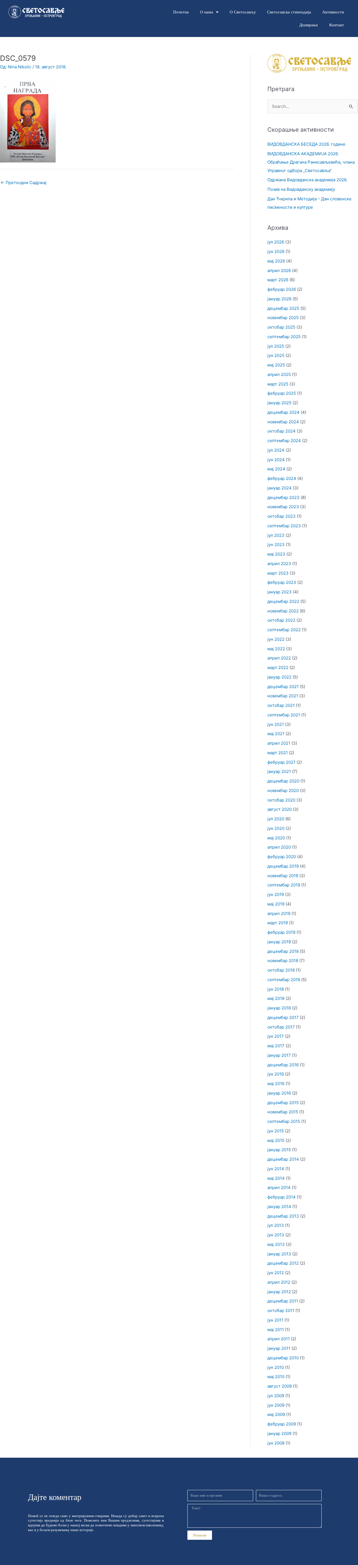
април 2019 (278, 913)
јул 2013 (275, 1225)
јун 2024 (276, 459)
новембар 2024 (283, 421)
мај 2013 (276, 1244)
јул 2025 (275, 346)
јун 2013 (275, 1234)
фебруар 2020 (281, 856)
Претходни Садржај (23, 182)
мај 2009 (276, 1414)
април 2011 (278, 1338)
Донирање (308, 25)
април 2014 (279, 1187)
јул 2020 (275, 818)
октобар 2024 (281, 431)
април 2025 (279, 374)
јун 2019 (275, 894)
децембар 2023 (283, 497)
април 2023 (279, 563)
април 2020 (279, 847)
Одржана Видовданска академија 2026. (307, 179)
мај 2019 (275, 904)
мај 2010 (275, 1376)
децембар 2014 (283, 1159)
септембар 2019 (283, 885)
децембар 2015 (283, 1102)
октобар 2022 (281, 620)
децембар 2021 (283, 686)
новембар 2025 (283, 317)
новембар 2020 (283, 790)
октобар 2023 (281, 516)
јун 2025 (275, 355)
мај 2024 (276, 469)
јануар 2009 (279, 1433)
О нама (206, 12)
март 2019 (277, 922)
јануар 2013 (279, 1254)
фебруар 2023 (281, 582)
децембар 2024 (283, 412)
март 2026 (277, 279)
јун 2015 (275, 1131)
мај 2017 (275, 1045)
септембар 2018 (283, 979)
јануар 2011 (278, 1348)
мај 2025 (276, 365)
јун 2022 (275, 639)
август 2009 (279, 1386)
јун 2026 (275, 251)
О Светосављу (243, 12)
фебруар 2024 (281, 478)
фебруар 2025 (281, 393)
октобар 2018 (281, 970)
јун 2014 (275, 1168)
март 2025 (277, 384)
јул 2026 (275, 242)
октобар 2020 (281, 800)
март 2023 (278, 573)
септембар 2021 (283, 715)
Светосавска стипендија (289, 12)
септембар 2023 (284, 525)
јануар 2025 (279, 402)
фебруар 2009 (281, 1424)
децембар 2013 (283, 1216)
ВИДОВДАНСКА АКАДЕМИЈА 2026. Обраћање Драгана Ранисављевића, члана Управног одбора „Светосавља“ (311, 162)
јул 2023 (275, 535)
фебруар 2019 (281, 932)
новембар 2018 (282, 960)
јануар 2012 (279, 1291)
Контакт (336, 25)
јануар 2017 (279, 1055)
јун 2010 (275, 1367)
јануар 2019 (279, 941)
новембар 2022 (283, 611)
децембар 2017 (283, 1017)
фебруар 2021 (281, 762)
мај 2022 (276, 648)
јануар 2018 (279, 1008)
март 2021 (277, 752)
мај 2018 (275, 998)
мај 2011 (275, 1329)
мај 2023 (276, 554)
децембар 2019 (283, 866)
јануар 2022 (279, 677)
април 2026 (279, 270)
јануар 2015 (279, 1149)
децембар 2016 (283, 1064)
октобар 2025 (281, 327)
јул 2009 (275, 1395)
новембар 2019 (282, 875)
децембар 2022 (283, 601)
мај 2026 (276, 261)
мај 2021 (275, 733)
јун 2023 (276, 544)
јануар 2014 (279, 1206)
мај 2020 (276, 837)
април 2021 (278, 743)
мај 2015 (275, 1140)
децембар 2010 (283, 1357)
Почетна (181, 12)
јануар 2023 (279, 592)
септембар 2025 (284, 336)
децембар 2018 (283, 951)
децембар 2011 (282, 1301)
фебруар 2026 (281, 289)
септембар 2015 (283, 1121)
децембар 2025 (283, 308)
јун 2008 (275, 1443)
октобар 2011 (280, 1310)
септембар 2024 (284, 440)
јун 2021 (275, 724)
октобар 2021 (281, 705)
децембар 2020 (283, 781)
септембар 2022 (284, 629)
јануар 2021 (279, 771)
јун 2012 (275, 1272)
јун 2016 (275, 1074)
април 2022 (279, 658)
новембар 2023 (283, 506)
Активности (333, 12)
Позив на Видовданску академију (301, 189)
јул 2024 (275, 450)
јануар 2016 (279, 1093)
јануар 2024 (279, 488)
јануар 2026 (279, 298)
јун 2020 (275, 828)
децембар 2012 (283, 1263)
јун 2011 (275, 1320)
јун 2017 (275, 1036)
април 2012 (278, 1282)
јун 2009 (275, 1405)
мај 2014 (276, 1178)
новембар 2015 (282, 1111)
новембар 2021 (282, 695)
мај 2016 (275, 1083)
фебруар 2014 (281, 1197)
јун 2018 (275, 989)
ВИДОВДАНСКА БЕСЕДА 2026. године (306, 144)
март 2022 (277, 667)
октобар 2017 (281, 1027)
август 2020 (279, 809)
